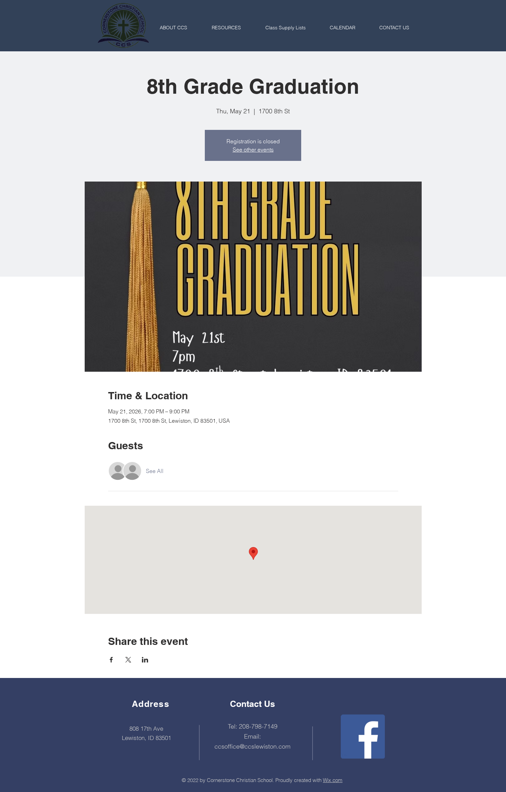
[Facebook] (363, 736)
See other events (253, 149)
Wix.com (332, 780)
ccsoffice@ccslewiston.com (252, 746)
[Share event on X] (128, 659)
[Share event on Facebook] (111, 659)
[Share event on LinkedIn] (145, 659)
